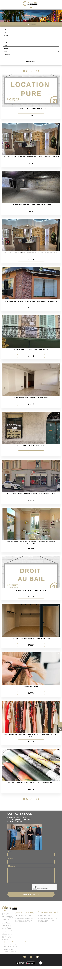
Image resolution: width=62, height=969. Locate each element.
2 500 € (31, 452)
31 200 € (31, 597)
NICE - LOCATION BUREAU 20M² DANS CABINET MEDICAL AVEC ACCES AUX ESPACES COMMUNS (31, 156)
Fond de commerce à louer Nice (22, 921)
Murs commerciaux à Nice (10, 946)
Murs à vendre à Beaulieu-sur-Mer (23, 915)
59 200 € (31, 789)
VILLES (6, 36)
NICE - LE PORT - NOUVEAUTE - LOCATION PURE (31, 445)
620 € (31, 115)
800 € (31, 163)
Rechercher (30, 61)
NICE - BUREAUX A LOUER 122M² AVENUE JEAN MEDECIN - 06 (31, 349)
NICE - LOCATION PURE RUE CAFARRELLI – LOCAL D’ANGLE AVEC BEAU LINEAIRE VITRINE (31, 301)
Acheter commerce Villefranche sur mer (47, 918)
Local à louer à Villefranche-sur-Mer (23, 920)
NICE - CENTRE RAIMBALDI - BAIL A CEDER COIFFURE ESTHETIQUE (31, 638)
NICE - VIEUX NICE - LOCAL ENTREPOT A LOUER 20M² (31, 108)
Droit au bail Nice (8, 949)
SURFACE (6, 48)
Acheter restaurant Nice (10, 951)
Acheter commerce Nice (44, 915)
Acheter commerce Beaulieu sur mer (47, 917)
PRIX (5, 42)
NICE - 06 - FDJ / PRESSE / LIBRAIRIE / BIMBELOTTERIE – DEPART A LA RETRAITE (31, 782)
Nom (10, 851)
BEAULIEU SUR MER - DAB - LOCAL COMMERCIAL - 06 (31, 590)
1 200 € (31, 308)
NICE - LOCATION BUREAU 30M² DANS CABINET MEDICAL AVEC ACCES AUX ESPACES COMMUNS (31, 253)
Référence (7, 54)
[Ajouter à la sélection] (58, 76)
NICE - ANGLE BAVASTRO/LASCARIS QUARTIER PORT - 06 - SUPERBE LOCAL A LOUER (31, 493)
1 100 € (31, 260)
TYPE (5, 30)
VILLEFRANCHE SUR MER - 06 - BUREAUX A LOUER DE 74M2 (31, 397)
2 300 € (31, 404)
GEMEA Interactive (39, 968)
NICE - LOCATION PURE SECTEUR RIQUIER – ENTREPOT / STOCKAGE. (31, 205)
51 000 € (31, 741)
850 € (31, 211)
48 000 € (31, 645)
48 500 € (31, 693)
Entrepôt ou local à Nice (10, 948)
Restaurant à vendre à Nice (11, 945)
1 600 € (31, 356)
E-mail (10, 858)
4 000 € (31, 500)
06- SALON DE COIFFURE (31, 686)
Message (11, 866)
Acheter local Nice (42, 921)
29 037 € (31, 549)
